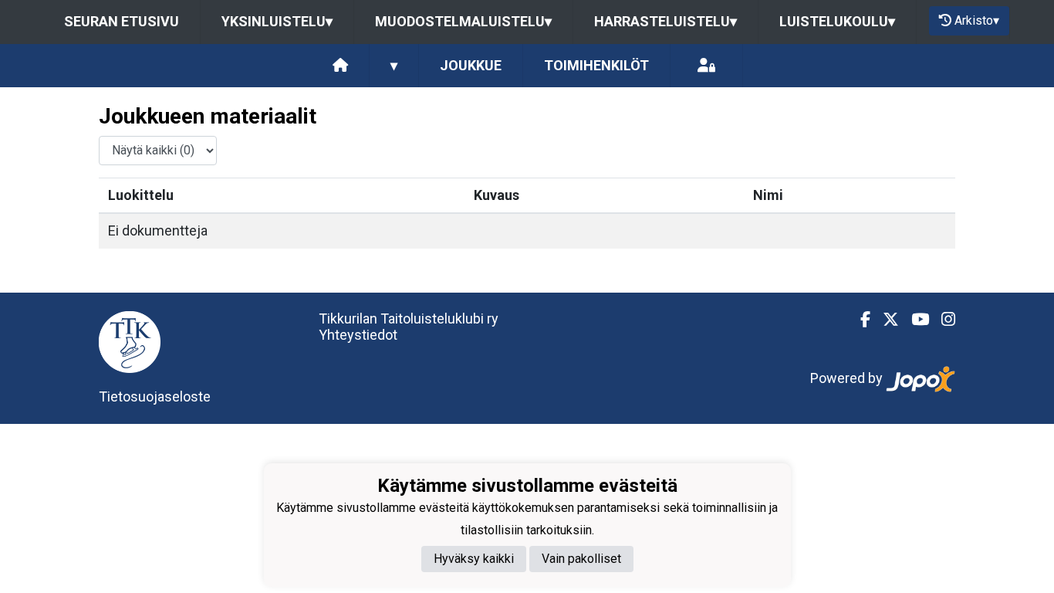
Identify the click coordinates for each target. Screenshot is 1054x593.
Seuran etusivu (121, 21)
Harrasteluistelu (665, 21)
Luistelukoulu (837, 21)
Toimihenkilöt (596, 65)
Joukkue (471, 65)
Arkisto (976, 20)
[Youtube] (914, 319)
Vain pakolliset (581, 558)
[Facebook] (859, 319)
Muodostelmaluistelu (463, 21)
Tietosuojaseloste (155, 396)
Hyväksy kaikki (474, 558)
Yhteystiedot (358, 335)
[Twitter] (884, 319)
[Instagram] (942, 319)
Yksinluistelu (277, 21)
